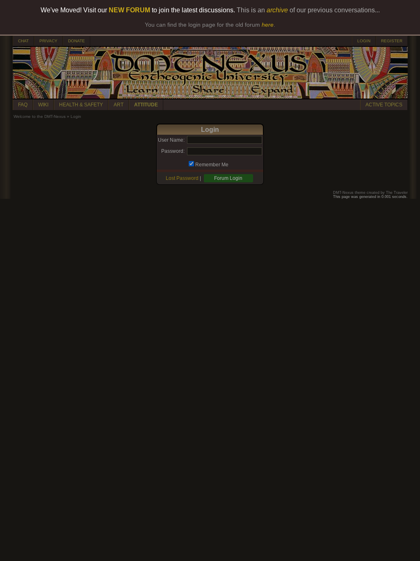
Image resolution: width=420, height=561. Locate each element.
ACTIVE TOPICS (383, 105)
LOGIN (363, 41)
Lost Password (182, 178)
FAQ (22, 105)
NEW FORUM (129, 10)
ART (118, 105)
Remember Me (211, 165)
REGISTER (391, 41)
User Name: (171, 140)
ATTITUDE (146, 105)
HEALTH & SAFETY (81, 105)
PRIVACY (48, 41)
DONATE (76, 41)
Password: (173, 151)
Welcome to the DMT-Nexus (40, 116)
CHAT (23, 41)
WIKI (43, 105)
